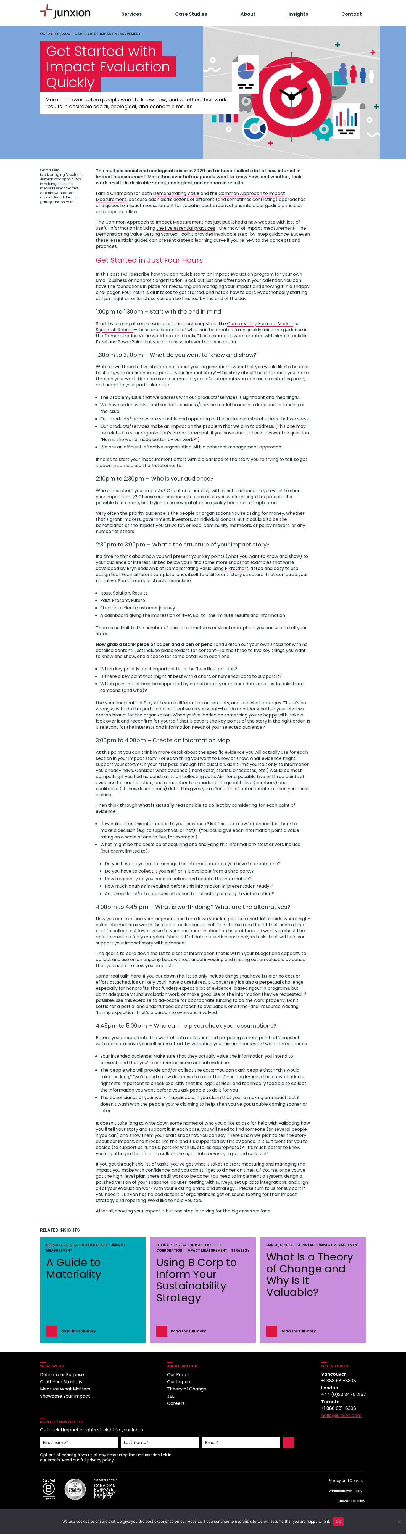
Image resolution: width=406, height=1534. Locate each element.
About (248, 14)
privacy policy (100, 1460)
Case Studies (191, 14)
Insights (298, 14)
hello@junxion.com (341, 1415)
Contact (351, 14)
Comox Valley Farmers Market (260, 323)
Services (132, 14)
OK (338, 1521)
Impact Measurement (120, 33)
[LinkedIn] (325, 1429)
